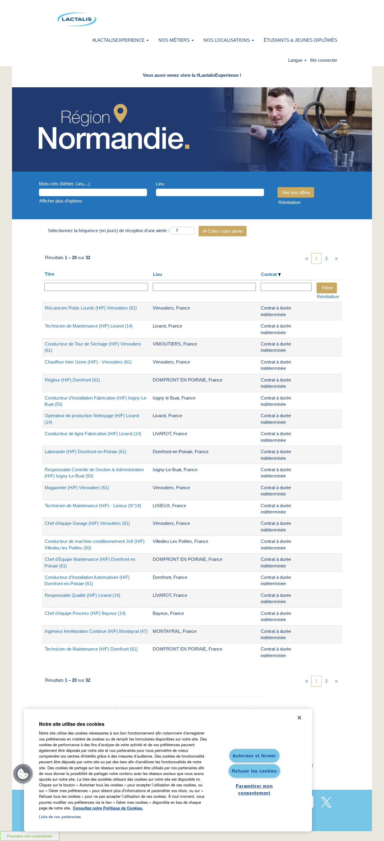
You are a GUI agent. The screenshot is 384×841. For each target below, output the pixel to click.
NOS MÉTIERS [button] (174, 40)
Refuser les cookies (254, 771)
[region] (168, 770)
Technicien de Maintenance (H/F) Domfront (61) (91, 648)
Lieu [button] (157, 274)
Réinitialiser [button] (289, 202)
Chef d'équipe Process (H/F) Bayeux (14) (85, 613)
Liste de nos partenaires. (60, 816)
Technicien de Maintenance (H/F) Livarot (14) (89, 325)
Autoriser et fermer (254, 756)
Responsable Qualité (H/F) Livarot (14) (82, 595)
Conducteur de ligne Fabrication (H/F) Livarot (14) (93, 433)
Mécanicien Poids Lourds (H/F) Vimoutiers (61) (91, 307)
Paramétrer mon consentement (29, 836)
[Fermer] (299, 717)
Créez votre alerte (224, 231)
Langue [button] (296, 60)
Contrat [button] (269, 274)
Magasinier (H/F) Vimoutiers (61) (77, 487)
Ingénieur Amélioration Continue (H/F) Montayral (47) (96, 631)
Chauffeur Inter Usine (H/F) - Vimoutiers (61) (88, 361)
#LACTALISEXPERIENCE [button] (119, 40)
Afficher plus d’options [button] (60, 200)
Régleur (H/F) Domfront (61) (72, 379)
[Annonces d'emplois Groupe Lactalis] (76, 19)
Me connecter (323, 60)
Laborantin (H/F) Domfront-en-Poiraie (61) (85, 451)
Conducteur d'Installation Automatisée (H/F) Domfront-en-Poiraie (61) (87, 580)
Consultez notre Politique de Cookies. (108, 808)
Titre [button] (49, 274)
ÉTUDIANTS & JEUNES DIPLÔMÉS (300, 40)
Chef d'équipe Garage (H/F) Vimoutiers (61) (87, 523)
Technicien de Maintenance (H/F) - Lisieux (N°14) (93, 505)
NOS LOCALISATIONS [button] (227, 40)
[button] (23, 773)
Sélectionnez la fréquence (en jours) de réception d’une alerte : (108, 230)
